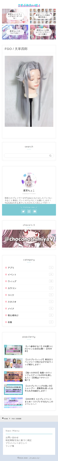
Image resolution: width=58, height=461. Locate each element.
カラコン (30, 288)
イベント (30, 274)
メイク (30, 308)
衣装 (30, 322)
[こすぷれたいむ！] (29, 6)
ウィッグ (30, 281)
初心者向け (30, 315)
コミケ (30, 295)
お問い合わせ (12, 437)
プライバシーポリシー (16, 443)
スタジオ (30, 302)
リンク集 (10, 446)
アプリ (30, 268)
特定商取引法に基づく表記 (19, 440)
